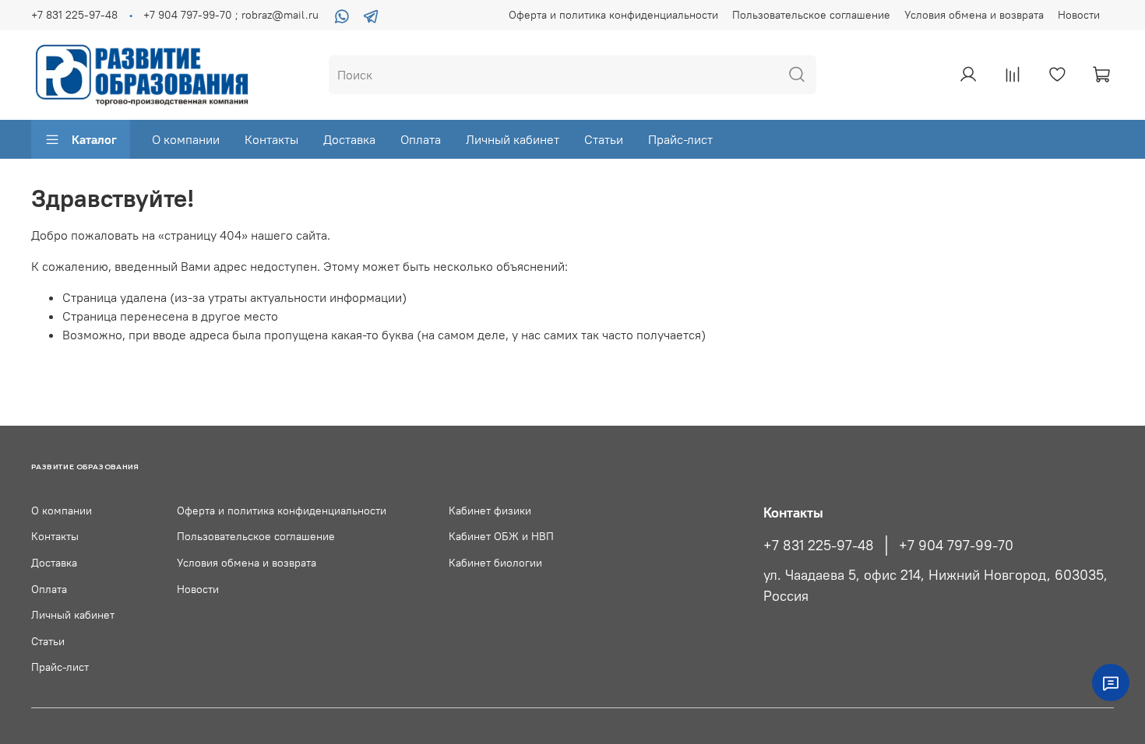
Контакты (271, 139)
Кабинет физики (490, 511)
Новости (1079, 15)
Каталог (94, 139)
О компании (186, 139)
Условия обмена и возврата (974, 15)
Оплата (420, 139)
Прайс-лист (680, 139)
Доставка (349, 139)
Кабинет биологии (495, 563)
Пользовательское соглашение (811, 15)
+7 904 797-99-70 (956, 545)
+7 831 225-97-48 (74, 15)
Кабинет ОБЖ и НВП (501, 536)
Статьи (603, 139)
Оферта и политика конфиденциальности (613, 15)
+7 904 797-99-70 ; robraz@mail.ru (231, 15)
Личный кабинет (512, 139)
